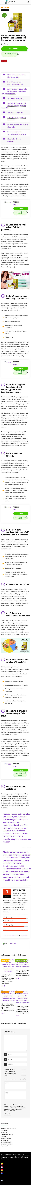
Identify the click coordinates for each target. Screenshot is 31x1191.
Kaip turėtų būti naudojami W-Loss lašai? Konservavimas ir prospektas (14, 105)
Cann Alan (13, 943)
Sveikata (3, 1140)
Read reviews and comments (11, 935)
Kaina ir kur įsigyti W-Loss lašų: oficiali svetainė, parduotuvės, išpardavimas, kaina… (14, 91)
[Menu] (2, 2)
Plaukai (3, 1136)
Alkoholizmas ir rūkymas (8, 1128)
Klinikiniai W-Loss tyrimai (15, 113)
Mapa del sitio (5, 1159)
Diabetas (3, 1130)
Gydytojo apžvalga (10, 1069)
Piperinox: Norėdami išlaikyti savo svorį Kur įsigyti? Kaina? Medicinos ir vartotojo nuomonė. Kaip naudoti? (8, 1007)
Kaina (6, 1075)
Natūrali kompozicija (10, 1073)
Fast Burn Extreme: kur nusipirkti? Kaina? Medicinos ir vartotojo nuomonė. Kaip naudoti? (22, 973)
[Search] (28, 2)
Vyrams (3, 1146)
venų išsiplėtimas (6, 1144)
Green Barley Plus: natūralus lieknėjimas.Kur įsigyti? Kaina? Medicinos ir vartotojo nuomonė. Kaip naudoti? (7, 979)
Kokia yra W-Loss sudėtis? (15, 98)
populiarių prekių (5, 1138)
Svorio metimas (5, 9)
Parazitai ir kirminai (6, 1134)
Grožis (3, 1132)
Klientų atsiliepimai (10, 1071)
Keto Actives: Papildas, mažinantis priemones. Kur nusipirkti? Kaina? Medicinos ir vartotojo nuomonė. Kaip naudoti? (22, 1010)
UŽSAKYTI (16, 49)
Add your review (24, 935)
